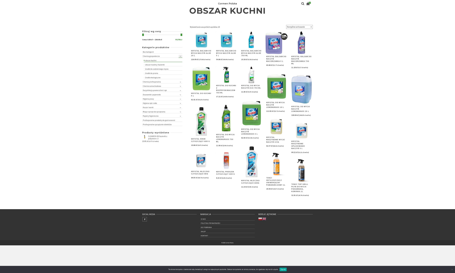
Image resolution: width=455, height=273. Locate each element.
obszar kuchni (150, 60)
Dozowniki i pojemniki (152, 94)
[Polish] (260, 219)
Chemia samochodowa (152, 86)
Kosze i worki (148, 107)
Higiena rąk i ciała (150, 103)
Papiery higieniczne (151, 116)
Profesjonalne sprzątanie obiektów (157, 124)
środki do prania (151, 73)
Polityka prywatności (210, 223)
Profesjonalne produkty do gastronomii (159, 120)
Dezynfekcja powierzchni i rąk (155, 90)
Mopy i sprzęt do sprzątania (154, 111)
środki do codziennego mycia (156, 69)
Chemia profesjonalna (152, 82)
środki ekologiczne (152, 77)
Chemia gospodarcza (151, 56)
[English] (264, 219)
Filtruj (178, 39)
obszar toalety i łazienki (155, 64)
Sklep (203, 231)
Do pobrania (206, 227)
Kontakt (204, 236)
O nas (203, 219)
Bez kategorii (148, 52)
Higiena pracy (148, 99)
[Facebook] (144, 219)
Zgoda (283, 269)
